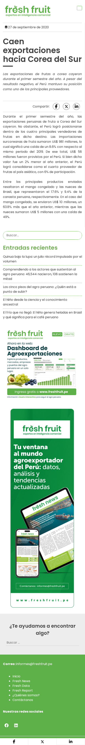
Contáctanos (22, 700)
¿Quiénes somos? (26, 695)
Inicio (16, 676)
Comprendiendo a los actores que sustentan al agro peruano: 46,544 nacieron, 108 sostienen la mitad (40, 274)
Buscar (78, 235)
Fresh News (21, 681)
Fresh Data (21, 685)
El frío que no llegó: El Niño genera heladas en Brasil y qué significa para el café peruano (42, 314)
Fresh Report (22, 690)
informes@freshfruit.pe (34, 664)
